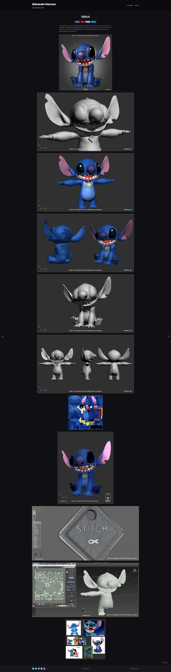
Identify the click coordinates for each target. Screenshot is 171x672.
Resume (137, 5)
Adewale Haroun (44, 4)
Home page (130, 5)
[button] (165, 662)
